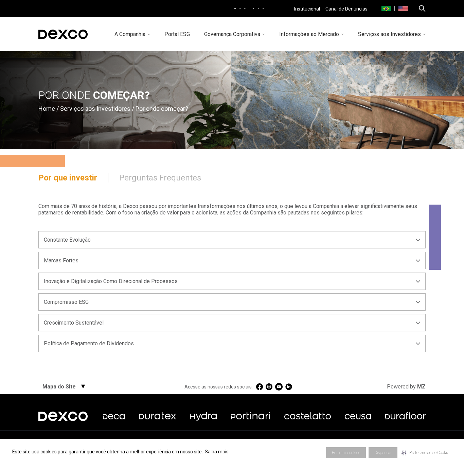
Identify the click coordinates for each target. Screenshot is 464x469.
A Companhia (129, 34)
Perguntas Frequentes (160, 178)
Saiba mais (217, 451)
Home (46, 108)
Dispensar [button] (383, 452)
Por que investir (67, 178)
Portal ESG (177, 34)
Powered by (406, 386)
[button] (425, 452)
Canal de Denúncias (346, 9)
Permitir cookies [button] (346, 452)
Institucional (307, 9)
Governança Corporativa (232, 34)
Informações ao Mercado (309, 34)
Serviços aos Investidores (389, 34)
